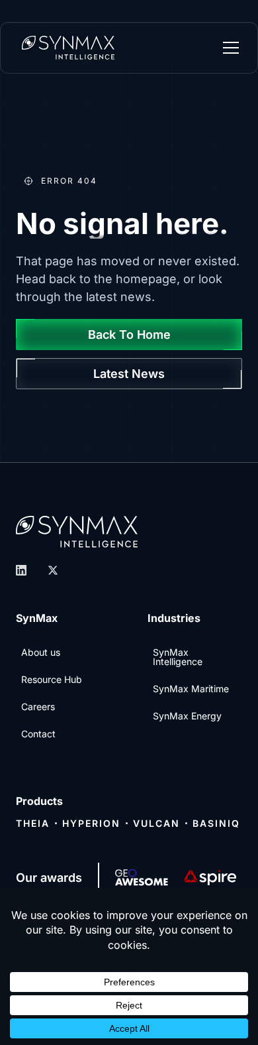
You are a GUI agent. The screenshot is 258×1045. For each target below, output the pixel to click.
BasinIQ (216, 823)
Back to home (129, 334)
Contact (38, 733)
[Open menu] (231, 48)
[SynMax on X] (52, 570)
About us (40, 652)
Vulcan (156, 823)
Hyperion (91, 823)
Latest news (129, 374)
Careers (38, 706)
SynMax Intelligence (177, 656)
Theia (33, 823)
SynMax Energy (187, 715)
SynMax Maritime (191, 688)
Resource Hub (51, 679)
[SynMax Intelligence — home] (68, 48)
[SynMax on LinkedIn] (21, 570)
